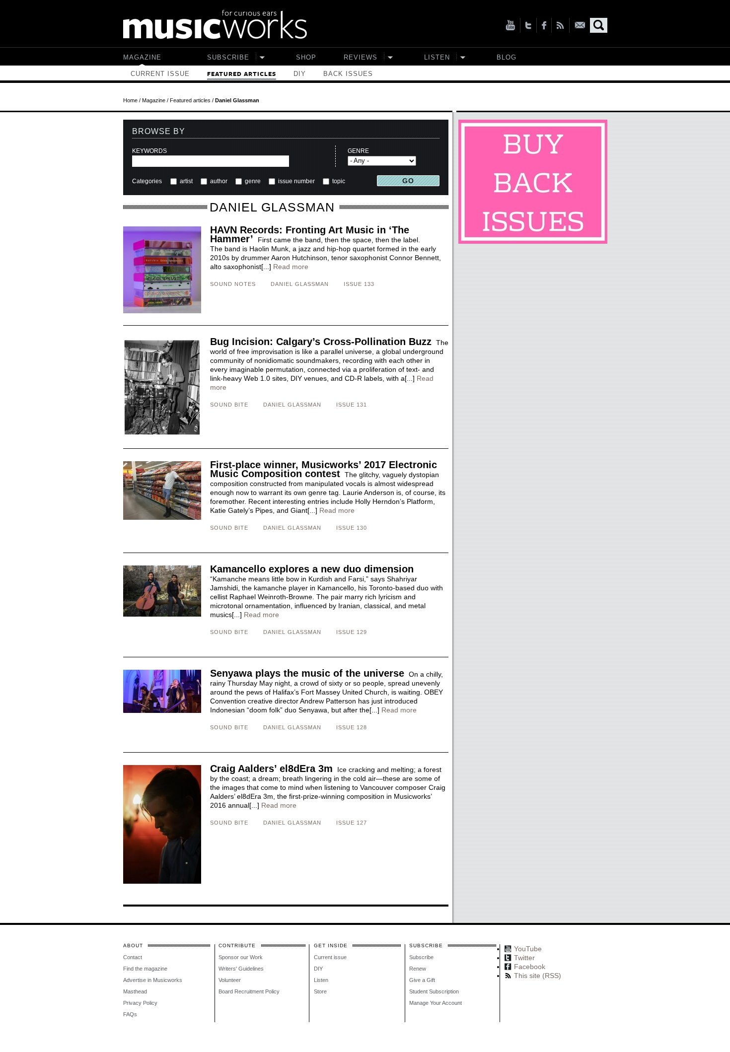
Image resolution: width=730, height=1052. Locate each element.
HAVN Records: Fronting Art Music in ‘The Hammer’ (309, 234)
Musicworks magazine (215, 24)
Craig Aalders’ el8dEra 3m (271, 768)
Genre (358, 150)
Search (598, 25)
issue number (296, 181)
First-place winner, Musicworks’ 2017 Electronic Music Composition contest (323, 469)
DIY (299, 73)
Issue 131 (351, 405)
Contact (132, 957)
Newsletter (580, 25)
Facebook (544, 25)
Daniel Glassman (300, 284)
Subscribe (228, 57)
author (219, 181)
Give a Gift (422, 980)
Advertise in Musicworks (152, 980)
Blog (506, 57)
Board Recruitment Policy (249, 991)
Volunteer (230, 980)
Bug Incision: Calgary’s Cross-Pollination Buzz (321, 341)
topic (338, 181)
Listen (437, 57)
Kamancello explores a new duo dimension (312, 568)
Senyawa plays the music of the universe (307, 673)
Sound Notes (233, 284)
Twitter (528, 25)
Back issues (348, 73)
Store (320, 991)
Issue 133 (359, 284)
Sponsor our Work (241, 957)
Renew (417, 969)
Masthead (135, 991)
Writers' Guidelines (241, 969)
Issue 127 (351, 823)
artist (186, 181)
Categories (147, 181)
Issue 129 (351, 632)
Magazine (142, 57)
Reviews (360, 57)
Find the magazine (145, 969)
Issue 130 (351, 528)
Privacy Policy (140, 1003)
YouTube (510, 25)
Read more (290, 267)
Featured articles (241, 74)
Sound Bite (229, 405)
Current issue (160, 73)
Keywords (149, 150)
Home (130, 100)
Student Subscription (434, 991)
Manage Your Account (435, 1003)
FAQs (130, 1014)
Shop (306, 57)
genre (252, 181)
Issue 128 (351, 727)
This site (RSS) (560, 25)
